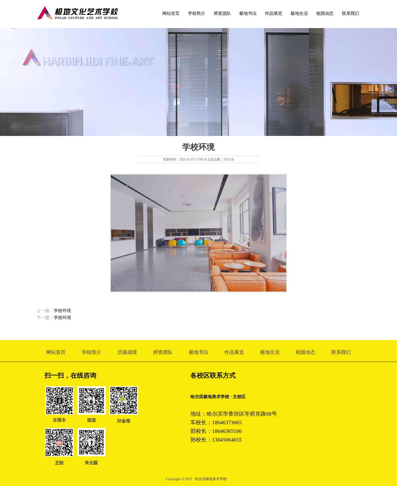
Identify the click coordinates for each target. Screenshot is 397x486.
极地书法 (248, 13)
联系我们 (350, 13)
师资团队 (222, 13)
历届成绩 (127, 352)
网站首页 (171, 13)
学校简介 (196, 13)
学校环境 (62, 310)
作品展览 (273, 13)
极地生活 (299, 13)
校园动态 (325, 13)
